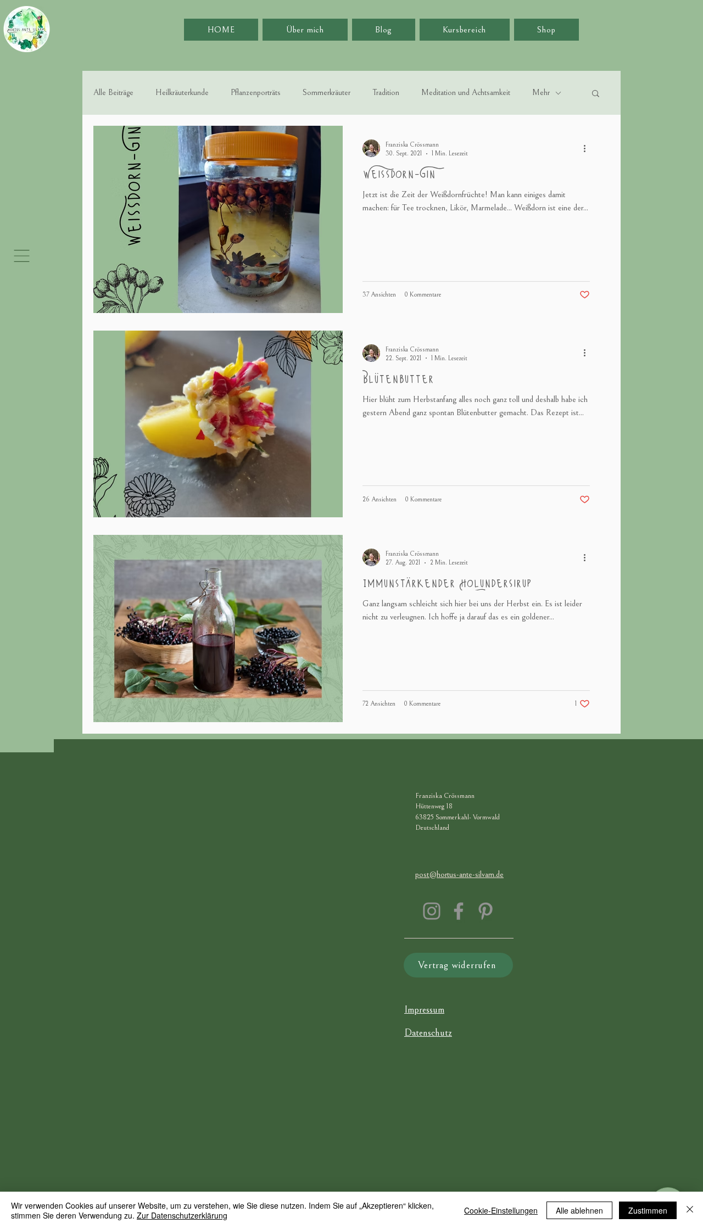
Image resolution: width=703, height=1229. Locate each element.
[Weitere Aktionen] (588, 148)
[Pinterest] (485, 911)
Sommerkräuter (326, 92)
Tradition (385, 92)
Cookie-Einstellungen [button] (501, 1210)
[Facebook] (458, 911)
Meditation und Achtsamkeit (465, 92)
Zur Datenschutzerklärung (182, 1215)
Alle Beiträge (113, 92)
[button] (22, 256)
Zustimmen (647, 1210)
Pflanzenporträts (256, 92)
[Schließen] (689, 1210)
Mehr (541, 92)
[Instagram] (431, 911)
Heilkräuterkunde (182, 92)
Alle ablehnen (579, 1210)
